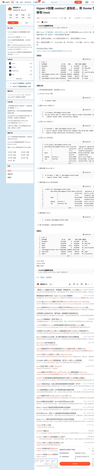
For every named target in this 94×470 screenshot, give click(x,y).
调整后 (9, 177)
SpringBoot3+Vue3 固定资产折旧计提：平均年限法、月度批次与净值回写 (20, 117)
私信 (26, 23)
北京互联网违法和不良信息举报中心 (45, 466)
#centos (48, 277)
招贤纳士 (42, 461)
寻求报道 (53, 461)
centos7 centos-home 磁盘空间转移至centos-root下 (54, 51)
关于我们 (37, 461)
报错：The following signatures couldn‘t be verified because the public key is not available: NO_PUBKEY (20, 47)
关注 (50, 284)
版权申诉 (52, 467)
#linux (42, 277)
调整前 (9, 171)
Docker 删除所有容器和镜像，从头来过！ (19, 41)
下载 (17, 2)
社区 (21, 2)
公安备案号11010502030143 (51, 464)
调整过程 (10, 174)
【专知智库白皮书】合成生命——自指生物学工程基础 (20, 107)
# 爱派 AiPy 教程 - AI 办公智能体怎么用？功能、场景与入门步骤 (20, 127)
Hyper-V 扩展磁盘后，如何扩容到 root (53, 32)
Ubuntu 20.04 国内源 (17, 37)
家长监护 (56, 466)
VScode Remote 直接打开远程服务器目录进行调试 (20, 53)
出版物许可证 (58, 467)
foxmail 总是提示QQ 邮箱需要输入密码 (19, 33)
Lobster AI (87, 59)
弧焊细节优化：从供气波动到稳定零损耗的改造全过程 (20, 112)
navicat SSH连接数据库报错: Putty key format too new (19, 143)
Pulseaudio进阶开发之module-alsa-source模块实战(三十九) (18, 122)
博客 (12, 2)
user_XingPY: (12, 97)
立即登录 (74, 463)
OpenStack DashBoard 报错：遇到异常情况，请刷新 (20, 95)
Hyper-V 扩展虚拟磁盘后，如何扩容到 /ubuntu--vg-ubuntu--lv (22, 87)
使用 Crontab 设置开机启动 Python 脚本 (19, 147)
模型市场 (37, 2)
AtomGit (28, 2)
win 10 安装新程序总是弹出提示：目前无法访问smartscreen (20, 138)
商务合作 (48, 461)
